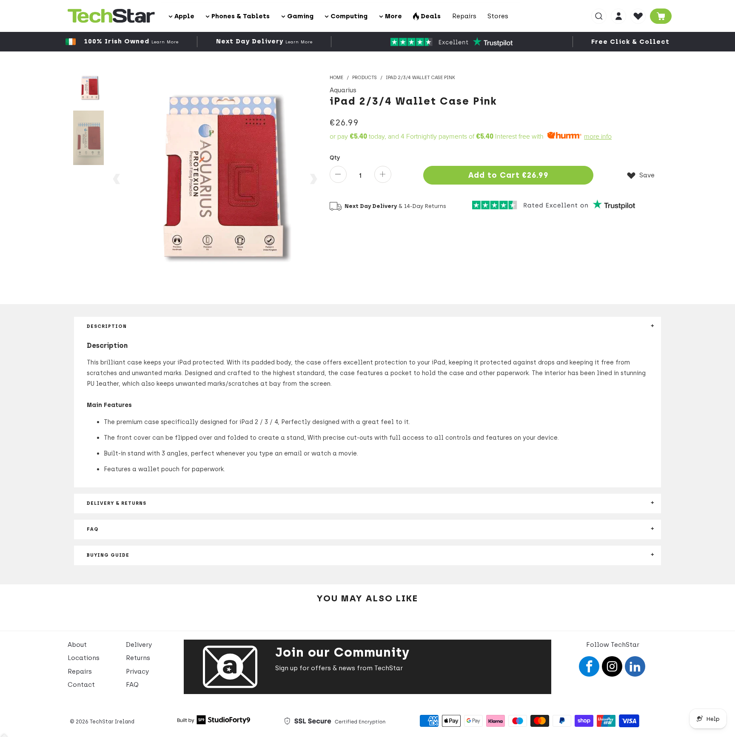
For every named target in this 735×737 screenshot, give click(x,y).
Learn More (165, 42)
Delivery (139, 645)
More (392, 16)
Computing (348, 16)
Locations (84, 658)
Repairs (464, 16)
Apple (183, 16)
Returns (138, 658)
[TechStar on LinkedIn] (635, 666)
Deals (430, 16)
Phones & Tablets (240, 16)
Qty (335, 157)
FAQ (132, 685)
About (77, 645)
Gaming (299, 16)
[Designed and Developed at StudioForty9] (213, 722)
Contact (81, 685)
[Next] (313, 179)
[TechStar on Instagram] (612, 666)
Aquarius (343, 90)
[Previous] (116, 179)
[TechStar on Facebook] (589, 666)
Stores (497, 16)
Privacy (137, 671)
